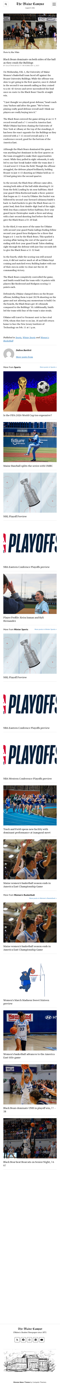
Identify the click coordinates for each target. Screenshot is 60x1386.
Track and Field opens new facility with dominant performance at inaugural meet (27, 830)
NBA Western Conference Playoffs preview (27, 778)
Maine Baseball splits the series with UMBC (28, 465)
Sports (18, 337)
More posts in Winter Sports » (46, 629)
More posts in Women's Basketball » (43, 898)
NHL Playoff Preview (15, 516)
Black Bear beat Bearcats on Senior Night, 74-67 (29, 1163)
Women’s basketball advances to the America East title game (29, 1055)
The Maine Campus (30, 4)
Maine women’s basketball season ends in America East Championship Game (27, 884)
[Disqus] (30, 1207)
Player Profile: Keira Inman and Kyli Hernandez (23, 619)
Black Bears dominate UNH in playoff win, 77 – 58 (29, 1109)
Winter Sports (29, 337)
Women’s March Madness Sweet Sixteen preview (26, 1001)
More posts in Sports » (48, 367)
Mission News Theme (21, 1382)
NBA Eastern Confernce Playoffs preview (26, 567)
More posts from (24, 356)
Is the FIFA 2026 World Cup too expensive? (27, 415)
